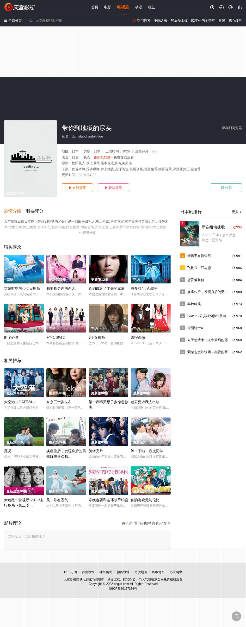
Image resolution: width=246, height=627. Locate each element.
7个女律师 (97, 337)
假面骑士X (195, 328)
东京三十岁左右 (59, 402)
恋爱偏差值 (195, 280)
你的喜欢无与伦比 (145, 500)
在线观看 (77, 188)
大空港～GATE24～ (20, 402)
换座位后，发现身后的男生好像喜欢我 (216, 292)
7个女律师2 (55, 337)
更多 (237, 212)
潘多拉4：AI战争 (144, 288)
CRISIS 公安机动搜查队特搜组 (210, 316)
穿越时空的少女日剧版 (22, 288)
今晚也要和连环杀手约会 (108, 500)
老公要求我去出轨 (145, 402)
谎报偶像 (138, 337)
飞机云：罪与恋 (199, 268)
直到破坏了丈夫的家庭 (107, 288)
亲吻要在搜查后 (199, 256)
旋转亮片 (96, 451)
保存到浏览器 (232, 128)
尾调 (7, 451)
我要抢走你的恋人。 (62, 288)
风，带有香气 (57, 500)
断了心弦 (11, 337)
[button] (15, 211)
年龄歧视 (194, 304)
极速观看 (113, 188)
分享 (226, 188)
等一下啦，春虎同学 (147, 451)
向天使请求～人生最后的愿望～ (210, 340)
